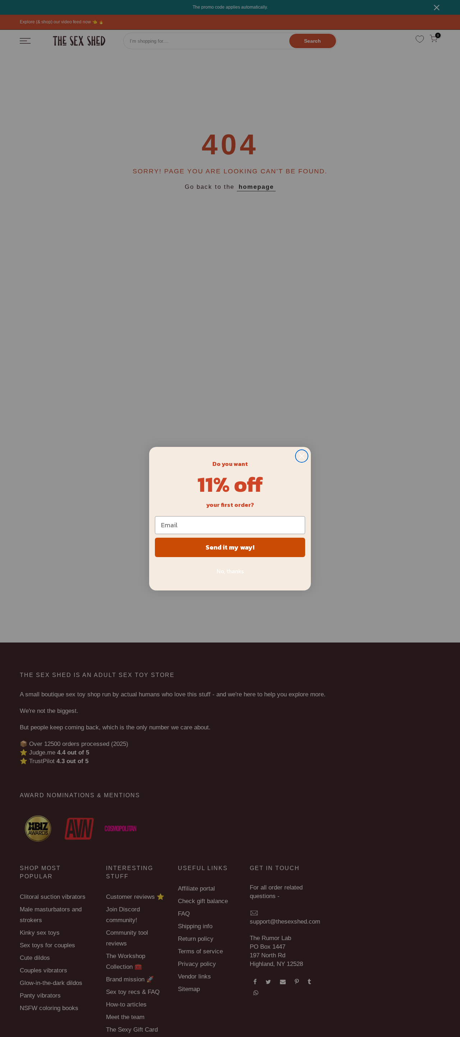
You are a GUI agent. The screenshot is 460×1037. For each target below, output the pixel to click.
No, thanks (230, 571)
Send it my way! (230, 547)
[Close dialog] (301, 456)
